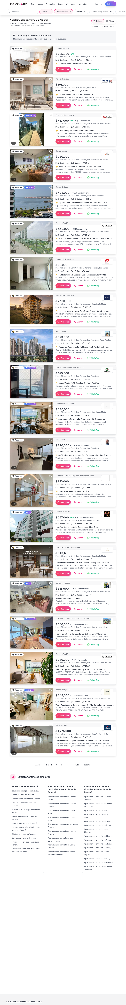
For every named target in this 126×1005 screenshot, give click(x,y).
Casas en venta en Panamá (23, 795)
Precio (79, 12)
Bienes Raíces (23, 23)
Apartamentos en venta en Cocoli (97, 821)
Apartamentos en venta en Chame (98, 844)
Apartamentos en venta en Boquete (98, 862)
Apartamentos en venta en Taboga (98, 848)
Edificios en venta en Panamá (24, 838)
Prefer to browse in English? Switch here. (24, 1001)
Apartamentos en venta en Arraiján (98, 840)
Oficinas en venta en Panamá (24, 834)
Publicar (110, 4)
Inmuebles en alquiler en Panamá (25, 791)
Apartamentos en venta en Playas (97, 810)
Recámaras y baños (100, 12)
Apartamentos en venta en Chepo (98, 836)
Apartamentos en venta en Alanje (97, 859)
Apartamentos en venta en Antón (97, 825)
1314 (77, 765)
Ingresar (98, 4)
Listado (99, 21)
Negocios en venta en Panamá (24, 823)
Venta (44, 12)
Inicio (12, 23)
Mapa (111, 21)
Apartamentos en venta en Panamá (26, 799)
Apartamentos (62, 12)
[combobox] (103, 26)
